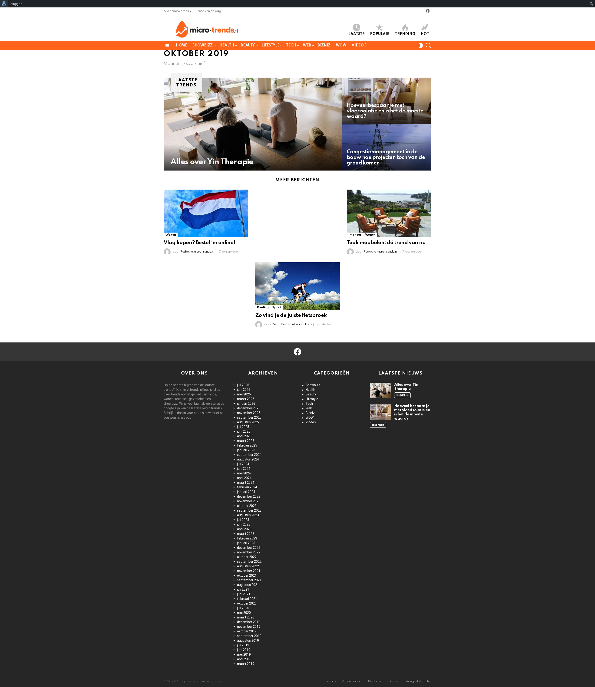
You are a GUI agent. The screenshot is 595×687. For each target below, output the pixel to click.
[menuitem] (4, 3)
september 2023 (249, 510)
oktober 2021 (247, 575)
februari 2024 (247, 487)
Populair (380, 34)
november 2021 (248, 571)
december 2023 (248, 496)
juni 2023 (243, 524)
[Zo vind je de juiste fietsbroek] (297, 286)
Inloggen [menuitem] (16, 4)
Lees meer (403, 395)
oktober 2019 (247, 631)
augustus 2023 (248, 515)
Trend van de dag (208, 11)
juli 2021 (243, 589)
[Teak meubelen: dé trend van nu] (389, 213)
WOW (341, 45)
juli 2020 (243, 608)
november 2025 (248, 413)
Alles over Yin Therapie (406, 387)
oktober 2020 (247, 603)
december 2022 (248, 547)
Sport (276, 307)
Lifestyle (270, 45)
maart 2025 (245, 441)
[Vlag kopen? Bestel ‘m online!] (206, 213)
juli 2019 (243, 645)
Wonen (170, 234)
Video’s (359, 45)
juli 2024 (243, 464)
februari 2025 (247, 445)
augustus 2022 (248, 566)
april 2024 (244, 478)
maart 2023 (245, 534)
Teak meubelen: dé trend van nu (386, 242)
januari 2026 (246, 403)
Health (226, 45)
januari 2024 (246, 492)
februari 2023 (247, 538)
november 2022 (248, 552)
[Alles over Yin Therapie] (253, 124)
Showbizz (202, 45)
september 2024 (249, 455)
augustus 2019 (248, 640)
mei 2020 (244, 613)
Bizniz (324, 45)
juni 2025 (243, 431)
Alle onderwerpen (176, 11)
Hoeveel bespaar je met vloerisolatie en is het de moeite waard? (412, 412)
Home (181, 45)
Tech (291, 45)
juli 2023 (243, 520)
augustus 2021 (248, 585)
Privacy (330, 681)
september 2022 (249, 561)
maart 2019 (245, 664)
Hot (425, 34)
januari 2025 (246, 450)
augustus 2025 (248, 422)
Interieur (355, 234)
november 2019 (248, 626)
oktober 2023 (247, 506)
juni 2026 (243, 389)
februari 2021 (247, 599)
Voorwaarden (352, 681)
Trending (405, 34)
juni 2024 (243, 468)
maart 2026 (245, 399)
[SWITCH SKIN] (420, 45)
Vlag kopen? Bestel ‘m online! (199, 242)
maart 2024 (245, 482)
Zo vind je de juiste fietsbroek (291, 315)
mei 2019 (244, 654)
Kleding (262, 307)
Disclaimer (375, 681)
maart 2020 (245, 617)
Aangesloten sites (418, 681)
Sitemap (394, 681)
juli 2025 (243, 427)
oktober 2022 (247, 557)
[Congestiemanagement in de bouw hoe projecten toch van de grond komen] (386, 147)
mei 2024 (244, 473)
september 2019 (249, 636)
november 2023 (248, 501)
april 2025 (244, 436)
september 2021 (249, 580)
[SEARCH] (428, 45)
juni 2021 (243, 594)
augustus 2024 (248, 459)
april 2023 (244, 529)
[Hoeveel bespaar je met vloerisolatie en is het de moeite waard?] (386, 101)
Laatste (356, 34)
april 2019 (244, 659)
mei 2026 (244, 394)
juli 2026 (243, 385)
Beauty (248, 45)
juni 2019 (243, 650)
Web (307, 45)
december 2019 (248, 622)
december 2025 (248, 408)
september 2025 (249, 417)
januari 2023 (246, 543)
